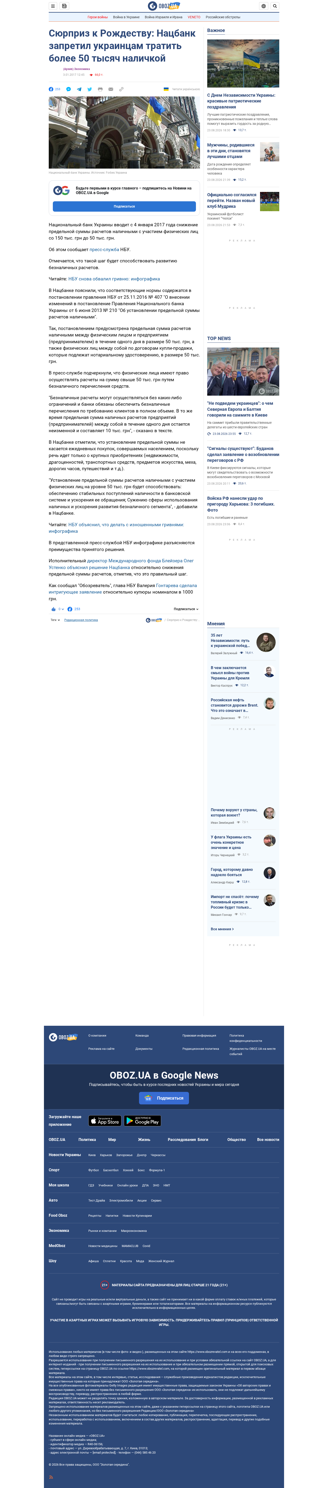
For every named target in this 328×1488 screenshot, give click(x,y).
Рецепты (94, 1215)
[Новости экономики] (154, 621)
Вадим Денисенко (223, 718)
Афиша (93, 1261)
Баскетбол (111, 1170)
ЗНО (156, 1185)
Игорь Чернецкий (223, 855)
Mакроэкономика (134, 1231)
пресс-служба (104, 249)
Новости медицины (102, 1246)
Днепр (141, 1155)
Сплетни (109, 1261)
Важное (216, 30)
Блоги (203, 1139)
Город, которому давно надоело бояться (232, 872)
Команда (142, 1035)
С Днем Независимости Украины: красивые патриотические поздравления (241, 101)
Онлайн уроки (127, 1185)
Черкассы (158, 1155)
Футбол (93, 1170)
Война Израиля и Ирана (163, 17)
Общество (236, 1139)
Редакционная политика (81, 620)
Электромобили (121, 1200)
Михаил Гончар (221, 915)
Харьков (106, 1155)
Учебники (105, 1185)
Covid (146, 1246)
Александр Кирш (222, 882)
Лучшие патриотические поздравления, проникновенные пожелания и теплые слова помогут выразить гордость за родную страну (242, 119)
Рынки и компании (102, 1231)
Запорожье (124, 1155)
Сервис (156, 1200)
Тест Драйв (96, 1200)
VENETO (194, 17)
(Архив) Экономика (76, 69)
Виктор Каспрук (221, 685)
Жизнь (144, 1139)
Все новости (268, 1139)
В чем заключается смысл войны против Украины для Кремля (230, 672)
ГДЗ (91, 1185)
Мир (112, 1139)
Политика (87, 1139)
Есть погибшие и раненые (227, 517)
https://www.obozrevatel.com (207, 1352)
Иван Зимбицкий (222, 822)
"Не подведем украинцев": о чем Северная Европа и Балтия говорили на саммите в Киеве (240, 409)
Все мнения (221, 929)
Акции (142, 1200)
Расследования (182, 1139)
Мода (140, 1261)
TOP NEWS (219, 338)
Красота (126, 1261)
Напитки (112, 1215)
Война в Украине (126, 17)
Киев (92, 1155)
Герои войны (98, 17)
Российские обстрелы (223, 17)
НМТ (167, 1185)
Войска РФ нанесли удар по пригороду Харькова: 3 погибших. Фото (241, 504)
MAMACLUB (130, 1246)
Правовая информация (199, 1035)
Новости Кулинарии (137, 1215)
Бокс (141, 1170)
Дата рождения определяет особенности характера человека (229, 168)
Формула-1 (157, 1170)
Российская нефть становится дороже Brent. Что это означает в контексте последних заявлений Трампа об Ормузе (234, 705)
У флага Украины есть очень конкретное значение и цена (231, 842)
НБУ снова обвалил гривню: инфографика (114, 279)
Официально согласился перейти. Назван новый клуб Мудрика (231, 200)
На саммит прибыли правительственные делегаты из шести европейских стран (239, 425)
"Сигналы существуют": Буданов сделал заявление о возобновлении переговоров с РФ (243, 454)
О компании (97, 1035)
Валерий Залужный (224, 653)
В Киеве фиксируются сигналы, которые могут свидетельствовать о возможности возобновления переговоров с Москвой (240, 472)
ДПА (145, 1185)
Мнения (216, 624)
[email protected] (104, 1452)
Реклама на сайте (101, 1049)
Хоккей (128, 1170)
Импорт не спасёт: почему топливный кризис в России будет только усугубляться (235, 902)
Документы (143, 1049)
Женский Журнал (161, 1261)
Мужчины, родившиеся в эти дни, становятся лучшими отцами (231, 150)
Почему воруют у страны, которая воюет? (234, 812)
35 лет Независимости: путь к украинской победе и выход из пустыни (230, 640)
